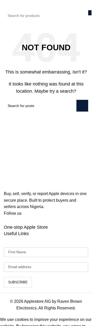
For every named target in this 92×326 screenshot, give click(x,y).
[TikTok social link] (35, 220)
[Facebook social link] (8, 220)
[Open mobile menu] (5, 5)
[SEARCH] (89, 12)
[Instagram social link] (26, 220)
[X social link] (17, 220)
